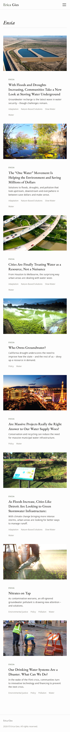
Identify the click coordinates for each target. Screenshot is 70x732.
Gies (11, 4)
